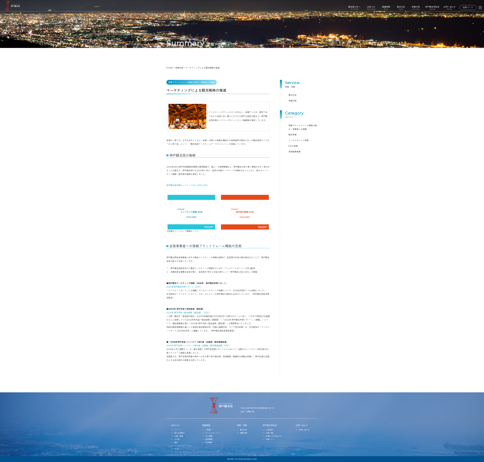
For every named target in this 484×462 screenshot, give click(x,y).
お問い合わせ (449, 8)
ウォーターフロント (182, 452)
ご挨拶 (208, 430)
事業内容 (416, 8)
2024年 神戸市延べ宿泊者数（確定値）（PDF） (188, 312)
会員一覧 (269, 433)
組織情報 (386, 8)
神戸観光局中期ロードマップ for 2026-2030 (187, 185)
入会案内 (269, 430)
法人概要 (209, 436)
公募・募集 (178, 436)
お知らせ (371, 8)
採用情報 (209, 439)
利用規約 (209, 442)
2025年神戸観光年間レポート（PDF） (184, 287)
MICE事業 (293, 146)
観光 (176, 442)
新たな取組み (179, 433)
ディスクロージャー (213, 433)
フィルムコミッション (183, 446)
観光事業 (293, 135)
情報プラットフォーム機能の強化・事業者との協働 (303, 127)
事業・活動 (242, 425)
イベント (177, 430)
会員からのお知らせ (274, 436)
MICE (176, 449)
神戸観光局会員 (432, 8)
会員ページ (468, 7)
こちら (196, 231)
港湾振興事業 (295, 152)
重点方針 (401, 8)
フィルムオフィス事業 (299, 140)
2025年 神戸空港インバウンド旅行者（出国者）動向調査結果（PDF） (198, 345)
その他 (177, 439)
